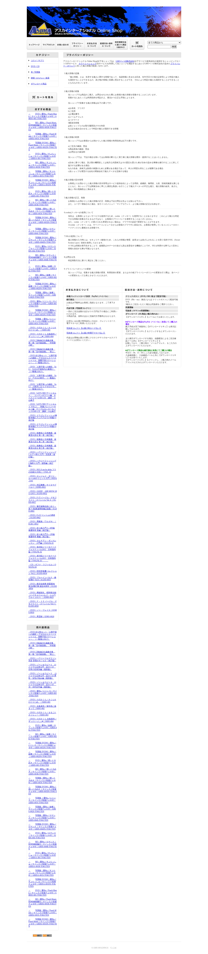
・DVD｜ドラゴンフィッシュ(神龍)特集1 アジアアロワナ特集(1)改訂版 (42, 417)
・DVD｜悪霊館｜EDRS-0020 (41, 616)
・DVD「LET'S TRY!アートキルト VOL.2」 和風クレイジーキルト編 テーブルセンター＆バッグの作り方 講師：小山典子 (42, 407)
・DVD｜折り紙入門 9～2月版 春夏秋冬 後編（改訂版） (41, 535)
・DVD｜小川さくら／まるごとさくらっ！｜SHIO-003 (42, 713)
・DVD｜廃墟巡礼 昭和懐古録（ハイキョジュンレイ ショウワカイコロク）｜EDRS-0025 (42, 594)
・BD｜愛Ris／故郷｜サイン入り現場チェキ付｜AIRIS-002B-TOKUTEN (42, 277)
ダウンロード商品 (38, 84)
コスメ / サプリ (37, 60)
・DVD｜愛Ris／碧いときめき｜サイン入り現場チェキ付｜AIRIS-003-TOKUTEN (42, 193)
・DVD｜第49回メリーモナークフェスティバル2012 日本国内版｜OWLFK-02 (42, 549)
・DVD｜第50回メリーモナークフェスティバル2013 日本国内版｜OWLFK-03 (42, 558)
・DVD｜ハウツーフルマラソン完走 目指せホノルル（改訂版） (42, 659)
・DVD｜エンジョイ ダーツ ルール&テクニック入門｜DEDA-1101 (42, 478)
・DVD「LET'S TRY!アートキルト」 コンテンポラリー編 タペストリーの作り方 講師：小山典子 (42, 396)
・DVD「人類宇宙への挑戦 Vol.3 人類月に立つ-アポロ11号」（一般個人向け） (42, 386)
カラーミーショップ (87, 63)
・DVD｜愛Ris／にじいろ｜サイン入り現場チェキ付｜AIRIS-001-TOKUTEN (42, 303)
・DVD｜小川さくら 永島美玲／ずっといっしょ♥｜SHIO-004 (42, 335)
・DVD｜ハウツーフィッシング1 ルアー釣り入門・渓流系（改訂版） (42, 454)
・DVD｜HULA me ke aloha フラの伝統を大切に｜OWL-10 (42, 470)
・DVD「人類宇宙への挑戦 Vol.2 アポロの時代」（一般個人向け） (42, 377)
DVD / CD (35, 66)
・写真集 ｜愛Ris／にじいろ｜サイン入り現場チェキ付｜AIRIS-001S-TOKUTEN (42, 321)
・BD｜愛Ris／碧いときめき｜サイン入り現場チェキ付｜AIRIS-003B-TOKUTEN (42, 202)
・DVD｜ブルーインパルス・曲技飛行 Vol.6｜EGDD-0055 (42, 578)
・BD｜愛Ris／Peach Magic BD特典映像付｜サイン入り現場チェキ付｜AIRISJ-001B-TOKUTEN (43, 126)
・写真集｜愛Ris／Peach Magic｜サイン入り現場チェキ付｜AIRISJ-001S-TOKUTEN (42, 136)
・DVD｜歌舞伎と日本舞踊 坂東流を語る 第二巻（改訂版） (42, 440)
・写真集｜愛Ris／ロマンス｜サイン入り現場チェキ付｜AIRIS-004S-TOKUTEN (42, 231)
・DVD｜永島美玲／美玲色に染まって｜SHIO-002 (42, 707)
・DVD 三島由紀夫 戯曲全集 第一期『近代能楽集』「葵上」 (42, 350)
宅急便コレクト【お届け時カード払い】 (84, 328)
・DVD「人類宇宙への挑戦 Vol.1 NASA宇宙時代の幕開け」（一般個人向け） (42, 369)
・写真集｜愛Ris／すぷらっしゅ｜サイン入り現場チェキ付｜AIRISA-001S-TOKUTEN (42, 173)
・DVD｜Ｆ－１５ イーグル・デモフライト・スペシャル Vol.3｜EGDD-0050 (42, 603)
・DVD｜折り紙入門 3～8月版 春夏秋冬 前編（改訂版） (41, 529)
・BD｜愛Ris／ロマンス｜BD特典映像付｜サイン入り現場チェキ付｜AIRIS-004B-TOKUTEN (42, 258)
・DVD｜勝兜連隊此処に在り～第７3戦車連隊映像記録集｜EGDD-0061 (42, 508)
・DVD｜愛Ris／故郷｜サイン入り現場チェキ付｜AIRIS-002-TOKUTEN (42, 268)
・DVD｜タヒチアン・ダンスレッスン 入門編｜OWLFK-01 (42, 542)
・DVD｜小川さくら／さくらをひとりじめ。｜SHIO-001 (42, 329)
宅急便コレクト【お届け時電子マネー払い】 (85, 333)
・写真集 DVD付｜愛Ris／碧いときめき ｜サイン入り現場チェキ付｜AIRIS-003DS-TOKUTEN (42, 221)
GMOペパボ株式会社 (125, 61)
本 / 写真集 (35, 72)
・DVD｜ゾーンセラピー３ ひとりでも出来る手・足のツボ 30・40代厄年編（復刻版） (42, 684)
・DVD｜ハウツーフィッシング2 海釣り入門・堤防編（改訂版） (42, 463)
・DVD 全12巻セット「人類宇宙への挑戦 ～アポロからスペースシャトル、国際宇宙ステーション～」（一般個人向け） (42, 359)
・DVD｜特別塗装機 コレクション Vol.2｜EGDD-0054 (42, 572)
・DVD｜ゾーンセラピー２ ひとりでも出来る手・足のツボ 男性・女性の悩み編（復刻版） (42, 675)
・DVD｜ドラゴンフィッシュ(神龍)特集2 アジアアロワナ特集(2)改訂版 (42, 426)
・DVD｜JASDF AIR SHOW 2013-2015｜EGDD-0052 (42, 492)
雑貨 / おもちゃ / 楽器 (40, 78)
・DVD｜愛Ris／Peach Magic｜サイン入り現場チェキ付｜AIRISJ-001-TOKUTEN (42, 116)
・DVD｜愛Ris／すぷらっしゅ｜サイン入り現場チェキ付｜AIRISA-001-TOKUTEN (42, 156)
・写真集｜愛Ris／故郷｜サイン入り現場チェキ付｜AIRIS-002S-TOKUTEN (42, 294)
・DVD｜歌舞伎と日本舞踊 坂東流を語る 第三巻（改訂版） (42, 447)
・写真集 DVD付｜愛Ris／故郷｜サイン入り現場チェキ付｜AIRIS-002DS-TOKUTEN (42, 286)
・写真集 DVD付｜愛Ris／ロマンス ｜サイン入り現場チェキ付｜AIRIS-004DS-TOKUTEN (42, 239)
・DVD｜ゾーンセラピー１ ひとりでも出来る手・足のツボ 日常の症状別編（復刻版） (42, 667)
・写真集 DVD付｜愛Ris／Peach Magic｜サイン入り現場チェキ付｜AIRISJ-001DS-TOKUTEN (42, 146)
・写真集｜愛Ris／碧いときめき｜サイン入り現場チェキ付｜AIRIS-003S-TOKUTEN (42, 211)
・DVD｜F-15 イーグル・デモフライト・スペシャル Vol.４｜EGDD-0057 (42, 499)
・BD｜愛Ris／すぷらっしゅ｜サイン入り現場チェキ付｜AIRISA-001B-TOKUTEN (42, 164)
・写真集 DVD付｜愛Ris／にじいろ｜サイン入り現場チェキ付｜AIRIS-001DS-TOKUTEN (42, 312)
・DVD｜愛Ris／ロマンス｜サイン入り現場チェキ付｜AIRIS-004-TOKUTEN (42, 248)
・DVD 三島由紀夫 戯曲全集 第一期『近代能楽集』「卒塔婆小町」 (42, 342)
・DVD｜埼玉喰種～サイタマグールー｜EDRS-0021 (42, 486)
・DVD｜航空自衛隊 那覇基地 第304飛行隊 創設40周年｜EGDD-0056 (42, 586)
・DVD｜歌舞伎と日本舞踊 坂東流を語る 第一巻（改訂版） (42, 434)
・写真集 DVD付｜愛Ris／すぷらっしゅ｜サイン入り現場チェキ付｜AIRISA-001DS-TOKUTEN (42, 183)
